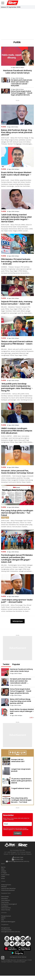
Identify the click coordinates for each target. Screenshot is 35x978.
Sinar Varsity (5, 910)
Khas (3, 878)
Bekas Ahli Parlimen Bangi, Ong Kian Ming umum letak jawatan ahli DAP (16, 132)
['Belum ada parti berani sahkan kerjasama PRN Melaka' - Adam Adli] (17, 326)
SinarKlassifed (6, 930)
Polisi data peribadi (22, 829)
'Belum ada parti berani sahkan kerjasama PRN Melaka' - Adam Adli (17, 343)
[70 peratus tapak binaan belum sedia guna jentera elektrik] (6, 781)
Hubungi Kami (6, 885)
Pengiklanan (5, 928)
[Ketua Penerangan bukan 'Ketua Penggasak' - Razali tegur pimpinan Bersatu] (5, 91)
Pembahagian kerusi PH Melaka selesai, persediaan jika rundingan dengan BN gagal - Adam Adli (17, 558)
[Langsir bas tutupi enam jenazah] (6, 771)
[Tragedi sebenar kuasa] (6, 790)
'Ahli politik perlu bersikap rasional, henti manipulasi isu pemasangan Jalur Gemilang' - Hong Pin (17, 387)
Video (3, 876)
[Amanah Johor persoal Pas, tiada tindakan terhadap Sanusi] (17, 455)
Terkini (6, 664)
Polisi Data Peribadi (8, 890)
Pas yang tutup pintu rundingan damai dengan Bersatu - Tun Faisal (17, 512)
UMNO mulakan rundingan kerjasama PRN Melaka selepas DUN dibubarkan (16, 430)
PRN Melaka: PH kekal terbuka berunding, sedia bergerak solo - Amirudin (16, 261)
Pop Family (5, 902)
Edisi (2, 869)
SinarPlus (4, 898)
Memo (3, 918)
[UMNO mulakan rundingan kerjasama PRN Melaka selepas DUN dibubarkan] (17, 413)
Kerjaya (4, 886)
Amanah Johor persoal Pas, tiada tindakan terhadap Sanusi (17, 471)
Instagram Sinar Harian (18, 957)
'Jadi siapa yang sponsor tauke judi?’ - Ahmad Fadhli (17, 601)
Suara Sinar (5, 875)
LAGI (31, 717)
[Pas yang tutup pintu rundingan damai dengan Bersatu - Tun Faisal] (17, 495)
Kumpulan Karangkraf (9, 904)
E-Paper (4, 873)
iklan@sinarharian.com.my (10, 932)
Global (3, 871)
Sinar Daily (5, 896)
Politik (3, 127)
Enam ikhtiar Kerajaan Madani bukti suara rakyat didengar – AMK (16, 174)
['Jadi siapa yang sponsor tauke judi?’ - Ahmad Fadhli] (17, 584)
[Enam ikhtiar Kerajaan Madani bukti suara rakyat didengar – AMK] (17, 157)
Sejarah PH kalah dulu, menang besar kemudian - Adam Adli (16, 302)
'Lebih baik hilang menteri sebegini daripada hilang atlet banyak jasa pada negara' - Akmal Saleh (16, 218)
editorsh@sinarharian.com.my (18, 861)
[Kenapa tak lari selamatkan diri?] (6, 761)
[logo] (11, 845)
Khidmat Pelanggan (8, 922)
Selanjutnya (17, 621)
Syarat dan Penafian (8, 888)
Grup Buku (4, 906)
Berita (3, 867)
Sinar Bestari (5, 900)
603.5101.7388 (18, 857)
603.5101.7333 (18, 859)
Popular (16, 664)
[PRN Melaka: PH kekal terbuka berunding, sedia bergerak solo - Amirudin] (17, 244)
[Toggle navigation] (2, 2)
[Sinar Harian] (9, 3)
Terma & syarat (8, 829)
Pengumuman (6, 916)
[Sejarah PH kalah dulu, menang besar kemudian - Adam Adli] (17, 286)
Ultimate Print (6, 908)
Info (2, 920)
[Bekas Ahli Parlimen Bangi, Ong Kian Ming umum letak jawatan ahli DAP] (17, 115)
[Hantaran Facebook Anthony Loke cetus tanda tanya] (17, 56)
